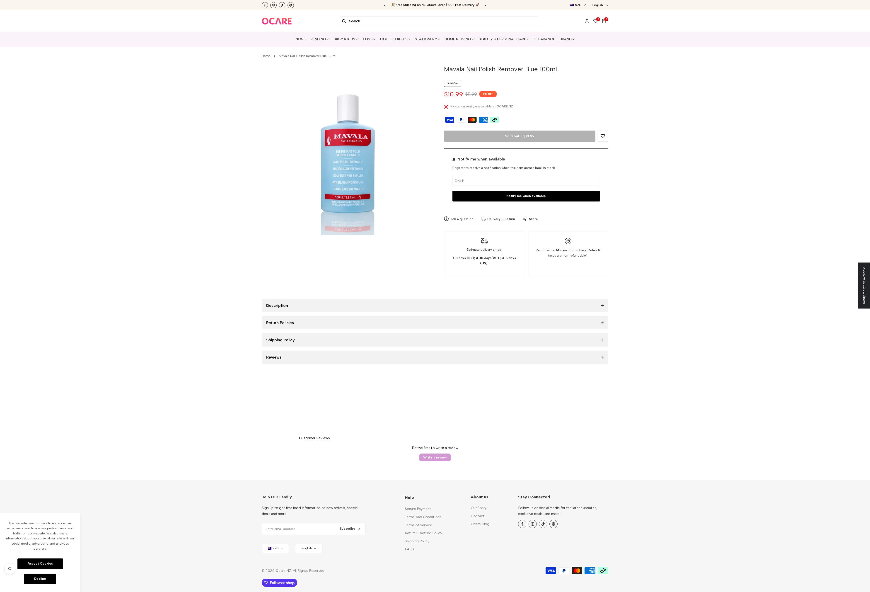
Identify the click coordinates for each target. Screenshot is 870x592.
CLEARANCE (544, 39)
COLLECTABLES (393, 39)
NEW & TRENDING (310, 39)
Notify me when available (526, 196)
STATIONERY (426, 39)
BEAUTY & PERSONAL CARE (502, 39)
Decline (40, 579)
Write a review (435, 457)
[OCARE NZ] (277, 21)
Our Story (478, 508)
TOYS (367, 39)
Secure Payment (418, 509)
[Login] (587, 21)
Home (266, 56)
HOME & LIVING (458, 39)
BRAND (566, 39)
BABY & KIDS (344, 39)
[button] (602, 136)
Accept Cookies (40, 563)
